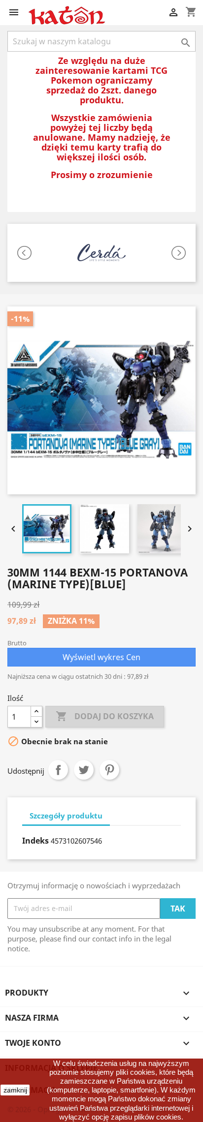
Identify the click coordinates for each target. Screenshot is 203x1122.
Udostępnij (58, 770)
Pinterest (109, 770)
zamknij (15, 1090)
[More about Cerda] (101, 253)
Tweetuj (84, 770)
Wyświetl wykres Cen (101, 657)
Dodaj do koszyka (105, 716)
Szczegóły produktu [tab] (66, 815)
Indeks (35, 841)
